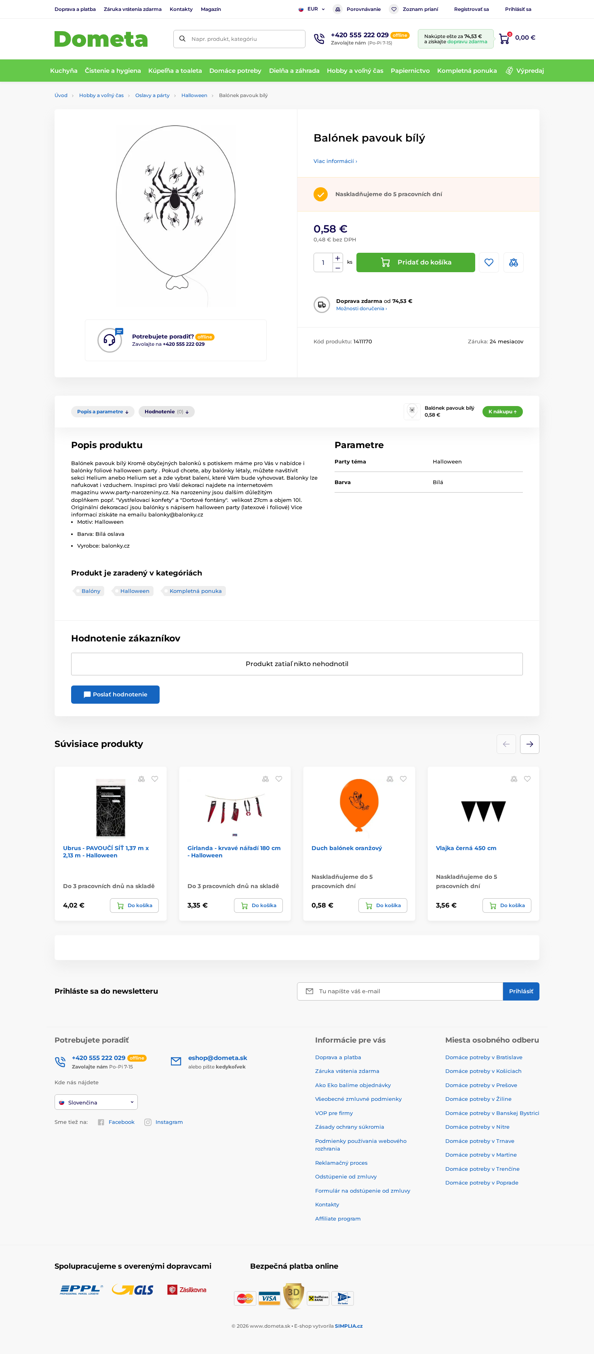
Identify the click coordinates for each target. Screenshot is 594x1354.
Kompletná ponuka (196, 591)
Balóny (91, 591)
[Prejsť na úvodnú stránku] (101, 39)
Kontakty (181, 9)
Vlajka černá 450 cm (466, 848)
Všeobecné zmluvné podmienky (358, 1099)
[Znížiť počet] (338, 267)
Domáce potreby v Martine (481, 1154)
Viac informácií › (335, 161)
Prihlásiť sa (518, 9)
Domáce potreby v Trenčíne (482, 1169)
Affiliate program (338, 1218)
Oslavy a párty (152, 95)
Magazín (211, 9)
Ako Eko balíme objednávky (353, 1085)
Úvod (61, 95)
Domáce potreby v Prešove (481, 1085)
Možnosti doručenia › (361, 308)
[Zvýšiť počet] (338, 258)
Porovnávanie (364, 9)
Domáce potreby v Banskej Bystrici (492, 1113)
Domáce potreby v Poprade (481, 1182)
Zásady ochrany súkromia (349, 1126)
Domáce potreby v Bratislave (483, 1057)
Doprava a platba (75, 9)
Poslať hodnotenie (119, 694)
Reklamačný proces (341, 1162)
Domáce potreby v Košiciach (483, 1071)
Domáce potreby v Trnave (479, 1141)
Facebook (122, 1122)
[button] (529, 744)
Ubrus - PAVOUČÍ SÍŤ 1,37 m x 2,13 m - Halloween (106, 851)
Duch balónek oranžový (347, 848)
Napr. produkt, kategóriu (224, 39)
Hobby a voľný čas (101, 95)
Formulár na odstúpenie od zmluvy (362, 1190)
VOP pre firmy (334, 1113)
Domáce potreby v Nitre (477, 1126)
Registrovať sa (471, 9)
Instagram (169, 1122)
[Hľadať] (182, 39)
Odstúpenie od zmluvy (346, 1176)
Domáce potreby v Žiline (478, 1099)
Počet (323, 262)
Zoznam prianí (420, 9)
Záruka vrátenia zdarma (133, 9)
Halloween (194, 95)
